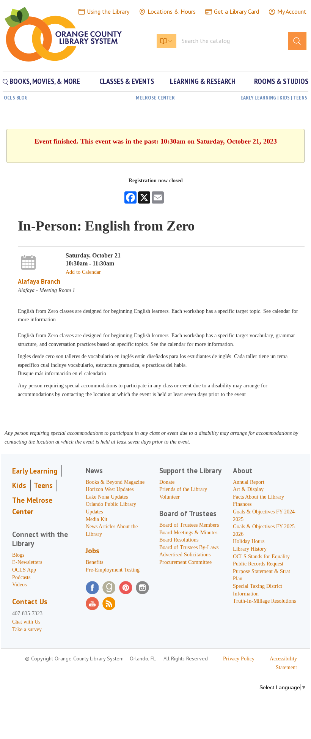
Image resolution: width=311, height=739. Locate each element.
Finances (242, 504)
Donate (166, 482)
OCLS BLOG (16, 97)
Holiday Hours (248, 541)
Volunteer (169, 497)
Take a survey (27, 629)
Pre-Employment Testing (113, 570)
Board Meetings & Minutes (188, 532)
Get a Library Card (236, 11)
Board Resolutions (178, 540)
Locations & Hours (172, 11)
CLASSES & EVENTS (126, 81)
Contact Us (29, 601)
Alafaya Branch (39, 281)
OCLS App (24, 570)
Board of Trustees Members (189, 525)
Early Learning (35, 470)
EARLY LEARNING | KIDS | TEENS (273, 97)
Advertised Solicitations (184, 554)
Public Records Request (258, 564)
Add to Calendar (83, 272)
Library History (250, 549)
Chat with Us (26, 622)
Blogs (18, 555)
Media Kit (96, 519)
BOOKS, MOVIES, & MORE (44, 81)
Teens (43, 485)
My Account (291, 11)
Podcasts (21, 577)
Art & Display (248, 489)
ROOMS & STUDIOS (281, 81)
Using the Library (108, 11)
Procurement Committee (185, 562)
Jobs (92, 550)
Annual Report (248, 482)
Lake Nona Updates (107, 497)
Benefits (94, 562)
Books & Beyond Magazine (115, 482)
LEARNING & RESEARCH (203, 81)
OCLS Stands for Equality (261, 556)
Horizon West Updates (110, 489)
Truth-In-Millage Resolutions (264, 601)
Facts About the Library (258, 497)
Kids (19, 485)
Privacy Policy (238, 659)
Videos (19, 584)
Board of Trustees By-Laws (188, 547)
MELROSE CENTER (155, 97)
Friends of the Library (183, 489)
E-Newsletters (27, 562)
